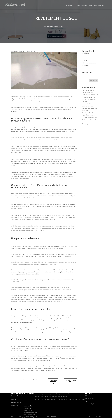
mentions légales (90, 404)
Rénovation (22, 51)
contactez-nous (28, 408)
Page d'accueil (48, 26)
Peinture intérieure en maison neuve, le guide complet (89, 99)
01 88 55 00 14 (71, 380)
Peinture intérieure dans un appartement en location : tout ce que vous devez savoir (60, 399)
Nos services (69, 5)
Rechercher (93, 80)
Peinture (84, 60)
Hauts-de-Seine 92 (16, 396)
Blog (90, 5)
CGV (86, 401)
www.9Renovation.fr (29, 415)
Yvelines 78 (14, 406)
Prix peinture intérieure (89, 63)
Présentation (88, 396)
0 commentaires (32, 51)
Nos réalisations (82, 5)
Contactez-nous (99, 5)
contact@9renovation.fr (30, 412)
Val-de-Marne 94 (16, 402)
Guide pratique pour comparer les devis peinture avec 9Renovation (90, 92)
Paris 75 (13, 399)
